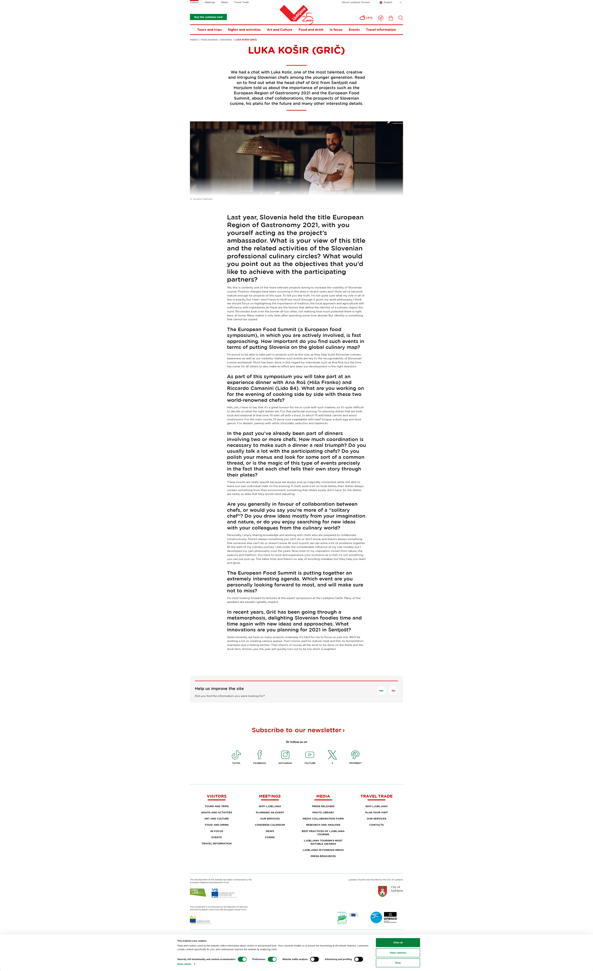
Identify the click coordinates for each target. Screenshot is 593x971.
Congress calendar (270, 824)
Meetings (210, 2)
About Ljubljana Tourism (356, 2)
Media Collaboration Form (323, 818)
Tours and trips (209, 29)
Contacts (376, 824)
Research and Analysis (323, 824)
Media (224, 2)
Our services (270, 818)
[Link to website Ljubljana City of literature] (383, 917)
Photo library (323, 812)
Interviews (226, 39)
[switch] (272, 959)
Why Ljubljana (270, 806)
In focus (336, 29)
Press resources (323, 856)
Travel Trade (241, 2)
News (270, 831)
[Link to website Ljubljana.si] (390, 891)
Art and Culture (279, 29)
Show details (184, 964)
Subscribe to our (296, 729)
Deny (398, 962)
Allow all (398, 942)
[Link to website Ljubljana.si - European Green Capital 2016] (348, 918)
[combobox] (391, 2)
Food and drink (311, 29)
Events (354, 29)
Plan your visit (376, 812)
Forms (270, 837)
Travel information (381, 29)
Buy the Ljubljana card (208, 17)
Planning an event (270, 812)
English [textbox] (388, 2)
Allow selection (398, 952)
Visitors (194, 2)
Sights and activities (244, 29)
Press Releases (323, 806)
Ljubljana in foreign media (323, 850)
